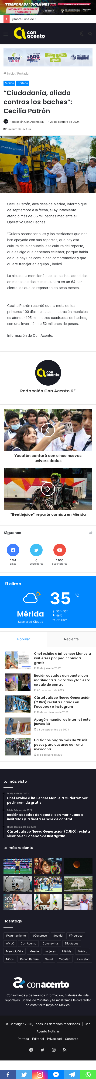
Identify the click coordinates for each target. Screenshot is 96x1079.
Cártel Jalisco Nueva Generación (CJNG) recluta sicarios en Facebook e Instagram (62, 702)
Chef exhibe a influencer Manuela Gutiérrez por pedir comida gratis (62, 658)
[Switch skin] (82, 35)
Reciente (71, 639)
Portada (22, 73)
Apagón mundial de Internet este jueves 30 (62, 722)
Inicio (10, 73)
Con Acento (28, 943)
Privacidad (54, 1039)
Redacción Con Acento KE (27, 121)
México (82, 951)
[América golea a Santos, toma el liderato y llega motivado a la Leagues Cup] (17, 866)
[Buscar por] (90, 35)
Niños (10, 959)
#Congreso (39, 935)
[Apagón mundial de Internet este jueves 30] (18, 726)
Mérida (9, 83)
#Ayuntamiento (16, 935)
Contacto (71, 1039)
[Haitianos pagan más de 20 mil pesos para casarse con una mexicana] (18, 746)
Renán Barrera (29, 959)
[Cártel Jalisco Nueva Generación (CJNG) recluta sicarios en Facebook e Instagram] (18, 704)
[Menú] (5, 35)
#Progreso (75, 935)
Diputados (71, 943)
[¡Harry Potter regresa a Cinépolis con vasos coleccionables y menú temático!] (48, 866)
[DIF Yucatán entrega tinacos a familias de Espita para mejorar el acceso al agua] (78, 902)
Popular (23, 639)
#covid (57, 935)
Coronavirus (50, 943)
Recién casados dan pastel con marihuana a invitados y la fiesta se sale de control (62, 680)
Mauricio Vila (14, 951)
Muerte (34, 951)
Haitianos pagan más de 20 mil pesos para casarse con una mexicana (60, 745)
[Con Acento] (29, 34)
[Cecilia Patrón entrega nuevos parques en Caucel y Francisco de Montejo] (48, 884)
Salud (49, 959)
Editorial (38, 1039)
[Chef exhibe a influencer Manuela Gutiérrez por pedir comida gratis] (18, 660)
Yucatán (64, 959)
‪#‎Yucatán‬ (83, 959)
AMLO (10, 943)
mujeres (50, 951)
